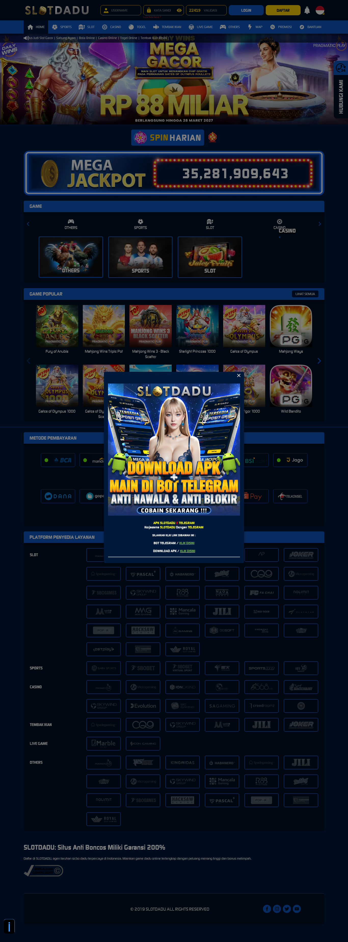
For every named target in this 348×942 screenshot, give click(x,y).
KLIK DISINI (186, 543)
